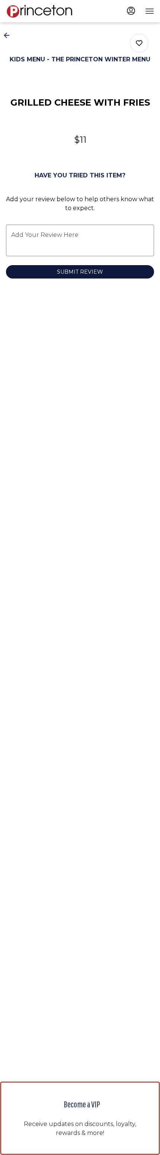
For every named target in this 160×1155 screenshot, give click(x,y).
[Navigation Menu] (149, 11)
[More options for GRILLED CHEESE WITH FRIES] (139, 43)
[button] (9, 35)
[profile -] (131, 10)
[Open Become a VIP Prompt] (80, 1147)
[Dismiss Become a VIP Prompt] (147, 1094)
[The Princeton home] (39, 11)
